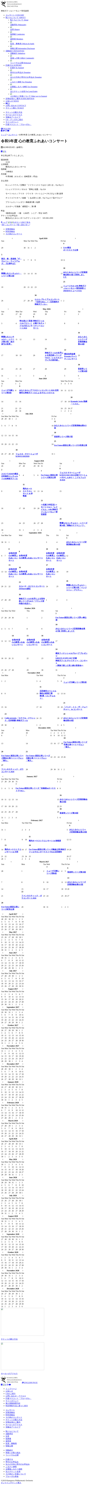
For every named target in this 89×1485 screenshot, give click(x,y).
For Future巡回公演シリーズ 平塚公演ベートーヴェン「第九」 (75, 744)
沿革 (7, 1436)
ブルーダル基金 (12, 1476)
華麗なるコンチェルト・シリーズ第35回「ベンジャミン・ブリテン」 (76, 587)
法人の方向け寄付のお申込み (18, 1464)
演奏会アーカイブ (13, 117)
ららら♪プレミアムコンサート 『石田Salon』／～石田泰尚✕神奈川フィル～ (47, 301)
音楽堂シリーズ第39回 (76, 872)
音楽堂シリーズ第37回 (63, 437)
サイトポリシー (12, 122)
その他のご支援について (16, 1474)
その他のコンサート (14, 234)
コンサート (12, 135)
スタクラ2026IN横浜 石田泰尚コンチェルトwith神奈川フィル (9, 476)
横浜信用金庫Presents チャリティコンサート (70, 356)
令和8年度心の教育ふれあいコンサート (18, 642)
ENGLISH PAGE (31, 1383)
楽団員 (8, 1441)
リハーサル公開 (12, 1455)
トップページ (11, 1389)
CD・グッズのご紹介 (14, 120)
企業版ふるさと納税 (14, 1469)
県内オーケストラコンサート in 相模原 (45, 841)
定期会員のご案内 (13, 1422)
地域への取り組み (13, 1453)
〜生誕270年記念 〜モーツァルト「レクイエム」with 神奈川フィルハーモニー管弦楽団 (49, 509)
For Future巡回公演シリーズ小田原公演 (70, 445)
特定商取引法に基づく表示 (17, 1406)
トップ (3, 135)
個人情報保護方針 (13, 1403)
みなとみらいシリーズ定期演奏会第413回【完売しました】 (75, 274)
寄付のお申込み (12, 1462)
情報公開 (9, 1446)
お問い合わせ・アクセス (16, 1396)
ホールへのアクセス (14, 115)
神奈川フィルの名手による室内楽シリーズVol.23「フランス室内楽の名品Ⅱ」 (32, 601)
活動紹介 (9, 1450)
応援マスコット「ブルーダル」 (19, 124)
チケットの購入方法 (14, 112)
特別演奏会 (10, 231)
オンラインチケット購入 (11, 1483)
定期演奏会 (10, 229)
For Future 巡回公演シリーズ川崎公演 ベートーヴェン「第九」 (38, 758)
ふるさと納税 (11, 1467)
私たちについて (12, 1431)
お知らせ (9, 1391)
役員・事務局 (11, 1443)
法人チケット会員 (13, 1471)
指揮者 (8, 1439)
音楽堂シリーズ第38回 (69, 813)
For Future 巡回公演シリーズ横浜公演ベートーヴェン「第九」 (12, 758)
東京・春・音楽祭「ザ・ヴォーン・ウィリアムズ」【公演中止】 (11, 261)
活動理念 (9, 1434)
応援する (9, 1459)
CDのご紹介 (11, 1394)
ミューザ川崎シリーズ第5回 (75, 682)
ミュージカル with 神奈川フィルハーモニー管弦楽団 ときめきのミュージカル (74, 288)
